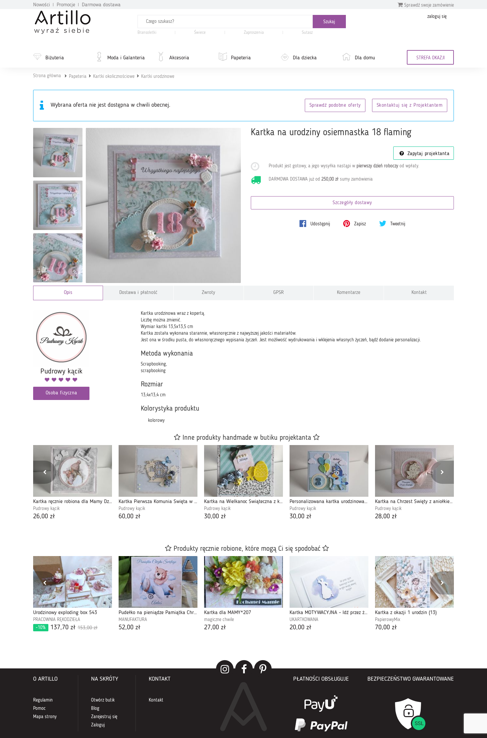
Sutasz (307, 32)
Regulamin (43, 700)
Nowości (41, 5)
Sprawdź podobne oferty (335, 105)
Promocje (66, 5)
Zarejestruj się (104, 716)
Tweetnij (397, 224)
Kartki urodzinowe (157, 76)
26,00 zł (44, 516)
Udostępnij (319, 224)
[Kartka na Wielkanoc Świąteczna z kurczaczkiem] (243, 471)
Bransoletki (146, 32)
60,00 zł (129, 516)
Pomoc (39, 708)
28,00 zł (386, 516)
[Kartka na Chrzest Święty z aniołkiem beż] (414, 471)
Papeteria (241, 58)
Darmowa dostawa (101, 5)
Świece (200, 32)
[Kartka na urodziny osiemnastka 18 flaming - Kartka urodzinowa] (57, 152)
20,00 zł (300, 627)
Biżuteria (54, 58)
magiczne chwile (219, 619)
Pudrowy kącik (46, 508)
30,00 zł (215, 516)
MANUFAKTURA (133, 619)
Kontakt (419, 292)
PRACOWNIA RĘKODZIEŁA (56, 619)
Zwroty (208, 292)
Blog (95, 708)
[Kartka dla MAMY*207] (243, 582)
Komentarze (348, 292)
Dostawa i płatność (138, 292)
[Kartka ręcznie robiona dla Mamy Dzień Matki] (72, 471)
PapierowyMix (387, 619)
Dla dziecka (305, 58)
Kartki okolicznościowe (114, 76)
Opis (68, 292)
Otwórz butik (103, 700)
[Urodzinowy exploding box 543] (72, 582)
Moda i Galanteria (126, 58)
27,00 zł (215, 627)
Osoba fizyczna (61, 393)
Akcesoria (179, 58)
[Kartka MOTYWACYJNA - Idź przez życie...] (329, 582)
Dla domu (365, 58)
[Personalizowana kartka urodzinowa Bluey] (329, 471)
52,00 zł (129, 627)
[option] (72, 483)
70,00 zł (386, 627)
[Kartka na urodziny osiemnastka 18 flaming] (163, 205)
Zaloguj (98, 725)
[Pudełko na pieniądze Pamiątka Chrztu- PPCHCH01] (158, 582)
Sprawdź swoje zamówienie (428, 5)
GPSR (278, 292)
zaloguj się (437, 16)
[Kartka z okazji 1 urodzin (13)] (414, 582)
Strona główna (47, 76)
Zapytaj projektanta (427, 153)
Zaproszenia (254, 32)
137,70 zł (66, 627)
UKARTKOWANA (304, 619)
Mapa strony (45, 716)
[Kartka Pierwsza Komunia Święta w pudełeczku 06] (158, 471)
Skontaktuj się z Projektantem (410, 105)
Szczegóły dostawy (352, 202)
